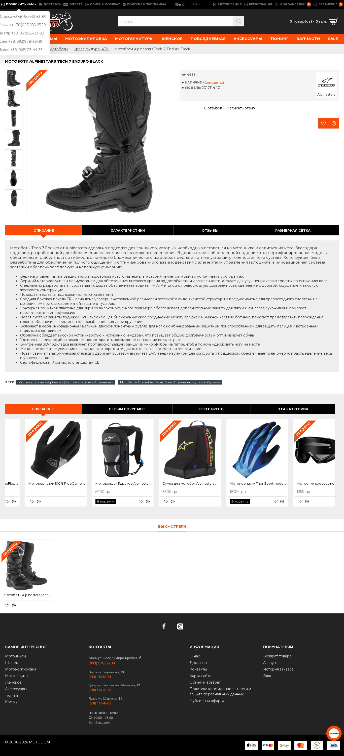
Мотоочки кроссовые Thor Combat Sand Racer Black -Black (305, 483)
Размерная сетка (293, 230)
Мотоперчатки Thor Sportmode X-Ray (238, 483)
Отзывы (210, 230)
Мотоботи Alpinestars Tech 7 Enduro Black (28, 595)
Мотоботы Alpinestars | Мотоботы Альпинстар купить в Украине (170, 382)
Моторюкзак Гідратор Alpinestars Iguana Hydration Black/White (104, 483)
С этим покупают (127, 409)
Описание (43, 230)
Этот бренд (211, 409)
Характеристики (128, 230)
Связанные (43, 409)
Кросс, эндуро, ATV (91, 49)
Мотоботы (58, 49)
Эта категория (293, 409)
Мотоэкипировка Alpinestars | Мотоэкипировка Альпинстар (65, 382)
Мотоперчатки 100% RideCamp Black (37, 483)
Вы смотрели (172, 526)
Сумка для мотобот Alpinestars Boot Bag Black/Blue (171, 483)
